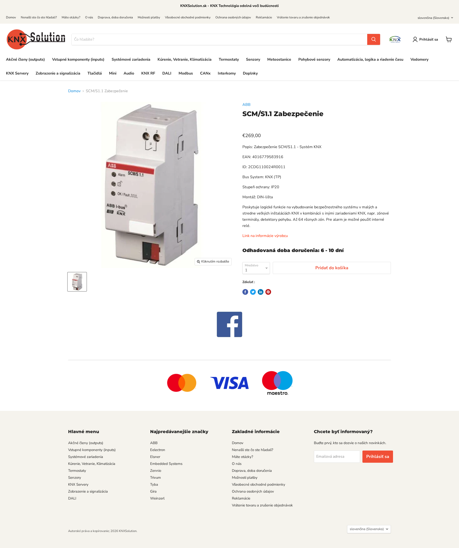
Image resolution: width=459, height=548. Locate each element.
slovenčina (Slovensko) (433, 18)
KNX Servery (17, 73)
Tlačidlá (94, 73)
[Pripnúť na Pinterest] (268, 292)
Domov (11, 17)
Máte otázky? (71, 17)
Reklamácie (264, 17)
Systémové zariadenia (131, 59)
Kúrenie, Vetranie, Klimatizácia (185, 59)
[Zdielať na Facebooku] (245, 292)
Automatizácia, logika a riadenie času (370, 59)
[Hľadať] (373, 39)
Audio (129, 73)
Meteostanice (279, 59)
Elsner (155, 456)
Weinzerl (157, 498)
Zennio (155, 470)
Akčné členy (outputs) (25, 59)
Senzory (253, 59)
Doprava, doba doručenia (115, 17)
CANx (205, 73)
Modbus (186, 73)
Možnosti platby (149, 17)
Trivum (155, 477)
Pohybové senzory (314, 59)
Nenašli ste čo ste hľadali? (39, 17)
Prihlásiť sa (428, 39)
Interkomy (227, 73)
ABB (246, 104)
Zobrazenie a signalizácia (58, 73)
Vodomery (419, 59)
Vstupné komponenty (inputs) (78, 59)
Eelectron (157, 449)
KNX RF (148, 73)
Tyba (154, 484)
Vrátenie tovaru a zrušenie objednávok (303, 17)
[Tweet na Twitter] (253, 292)
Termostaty (229, 59)
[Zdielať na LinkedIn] (260, 292)
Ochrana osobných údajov (233, 17)
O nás (89, 17)
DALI (166, 73)
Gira (153, 491)
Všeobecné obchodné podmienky (188, 17)
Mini (112, 73)
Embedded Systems (166, 463)
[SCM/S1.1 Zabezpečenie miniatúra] (77, 281)
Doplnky (250, 73)
